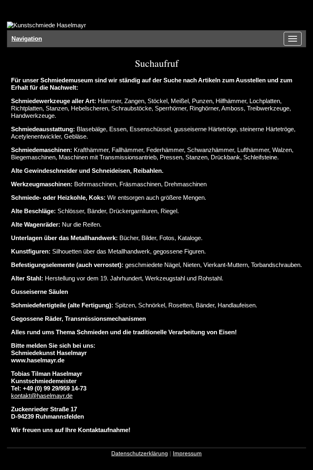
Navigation (26, 38)
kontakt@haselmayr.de (42, 395)
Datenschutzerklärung (139, 453)
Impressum (187, 453)
